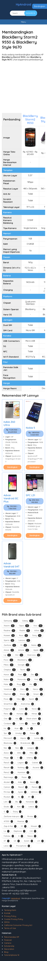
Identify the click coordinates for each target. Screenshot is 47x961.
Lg (7, 655)
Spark (33, 699)
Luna (23, 723)
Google (23, 665)
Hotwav (21, 713)
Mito (33, 753)
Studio (8, 806)
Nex (7, 748)
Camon (8, 787)
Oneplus (9, 669)
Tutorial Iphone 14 (11, 955)
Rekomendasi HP (11, 937)
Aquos (24, 738)
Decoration (9, 949)
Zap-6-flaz (10, 826)
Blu (18, 802)
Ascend (37, 767)
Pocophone (22, 846)
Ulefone (35, 792)
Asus (23, 635)
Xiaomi (9, 625)
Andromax (27, 704)
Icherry (31, 758)
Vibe (20, 699)
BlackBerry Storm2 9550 (30, 119)
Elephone (19, 831)
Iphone (23, 650)
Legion (22, 762)
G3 (16, 841)
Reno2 (8, 772)
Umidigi (20, 733)
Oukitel (36, 762)
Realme (9, 630)
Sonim (28, 841)
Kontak (7, 913)
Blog (6, 952)
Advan (8, 650)
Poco (8, 660)
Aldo (21, 782)
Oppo (23, 625)
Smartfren (10, 704)
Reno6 (36, 787)
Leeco (32, 806)
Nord (34, 782)
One (7, 718)
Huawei (9, 635)
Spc (7, 733)
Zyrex (22, 792)
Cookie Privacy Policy (13, 919)
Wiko (20, 753)
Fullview (8, 836)
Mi (23, 645)
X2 (20, 797)
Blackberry (24, 660)
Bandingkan (39, 6)
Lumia (38, 738)
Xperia (8, 640)
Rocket (8, 797)
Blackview (9, 743)
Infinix (38, 630)
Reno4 (8, 767)
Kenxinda (31, 802)
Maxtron (9, 694)
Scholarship (9, 946)
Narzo (37, 689)
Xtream (35, 826)
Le (6, 831)
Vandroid (9, 689)
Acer (18, 728)
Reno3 (22, 787)
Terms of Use (10, 928)
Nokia (35, 645)
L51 (40, 841)
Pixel (21, 674)
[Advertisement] (23, 86)
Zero (24, 689)
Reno (7, 713)
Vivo (37, 625)
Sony (36, 635)
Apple (37, 650)
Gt (29, 728)
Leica (7, 846)
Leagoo (32, 748)
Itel (18, 718)
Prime (34, 733)
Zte (34, 674)
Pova (7, 699)
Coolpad (9, 723)
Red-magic (10, 777)
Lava (23, 709)
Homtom (23, 772)
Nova (35, 709)
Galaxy (27, 621)
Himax (36, 713)
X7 (6, 841)
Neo (18, 748)
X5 (23, 826)
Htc (32, 684)
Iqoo (35, 723)
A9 (30, 797)
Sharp (24, 694)
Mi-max (8, 792)
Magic (8, 758)
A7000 (8, 821)
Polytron (9, 709)
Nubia (8, 679)
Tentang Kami (10, 910)
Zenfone (9, 645)
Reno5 (8, 762)
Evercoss (33, 655)
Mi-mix (31, 816)
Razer (26, 777)
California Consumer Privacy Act (18, 925)
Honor (8, 674)
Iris (6, 728)
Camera (7, 943)
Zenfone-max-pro (13, 816)
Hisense (22, 821)
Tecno (24, 669)
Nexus (31, 836)
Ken (20, 806)
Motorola (23, 679)
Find (37, 679)
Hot (18, 655)
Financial (8, 940)
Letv (7, 802)
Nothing (22, 767)
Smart (37, 694)
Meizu (8, 665)
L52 (32, 831)
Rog (20, 684)
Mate (8, 684)
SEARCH (30, 13)
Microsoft (9, 738)
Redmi (24, 630)
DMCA (7, 922)
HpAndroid (23, 4)
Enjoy (16, 811)
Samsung (10, 621)
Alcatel (8, 782)
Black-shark (33, 718)
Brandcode (27, 743)
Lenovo (24, 640)
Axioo (8, 753)
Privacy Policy (10, 916)
